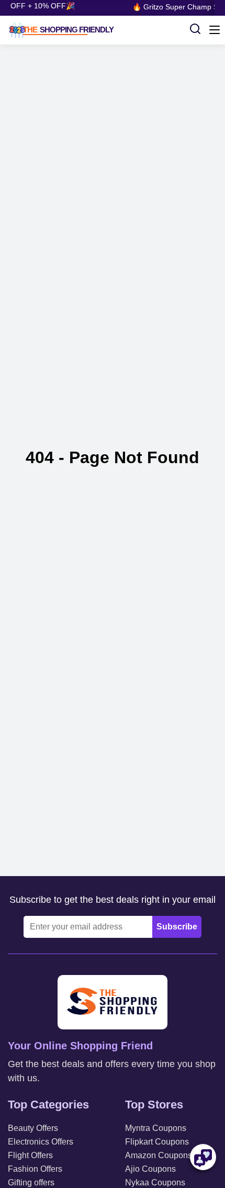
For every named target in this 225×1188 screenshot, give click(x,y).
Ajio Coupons (150, 1168)
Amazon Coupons (158, 1155)
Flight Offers (30, 1155)
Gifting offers (31, 1182)
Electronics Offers (40, 1141)
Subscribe (176, 926)
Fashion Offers (35, 1168)
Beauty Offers (33, 1128)
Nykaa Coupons (155, 1182)
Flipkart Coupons (157, 1141)
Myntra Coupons (155, 1128)
